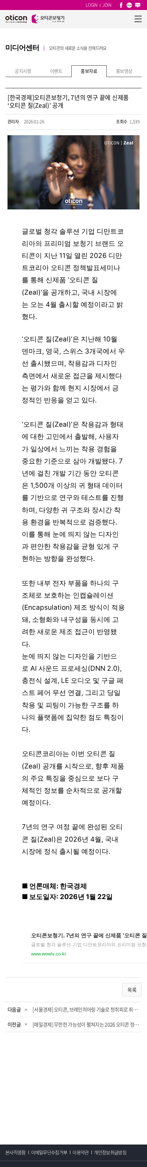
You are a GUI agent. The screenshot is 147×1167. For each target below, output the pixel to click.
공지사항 (23, 70)
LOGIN (91, 5)
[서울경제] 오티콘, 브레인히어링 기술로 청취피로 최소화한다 (86, 1009)
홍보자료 (89, 70)
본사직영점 (15, 1152)
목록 (131, 989)
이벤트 (56, 70)
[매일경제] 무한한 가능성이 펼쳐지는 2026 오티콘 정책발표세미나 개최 (86, 1024)
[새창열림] (121, 5)
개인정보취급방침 (110, 1152)
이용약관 (80, 1152)
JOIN (106, 5)
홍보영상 (124, 70)
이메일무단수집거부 (49, 1152)
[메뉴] (138, 18)
